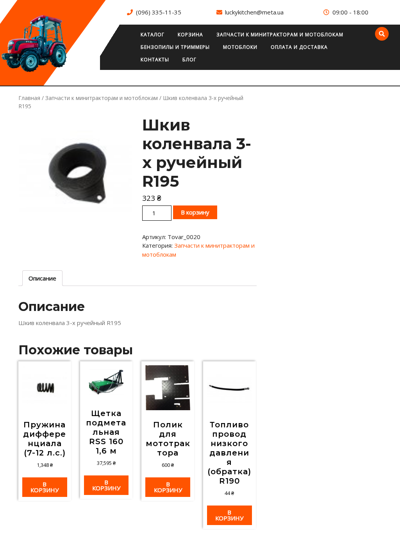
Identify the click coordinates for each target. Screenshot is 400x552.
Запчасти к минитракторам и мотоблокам (279, 34)
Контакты (155, 59)
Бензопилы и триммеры (175, 47)
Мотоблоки (240, 47)
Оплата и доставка (299, 47)
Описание (42, 278)
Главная (29, 98)
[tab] (42, 278)
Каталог (152, 34)
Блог (189, 59)
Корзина (190, 34)
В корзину (195, 212)
